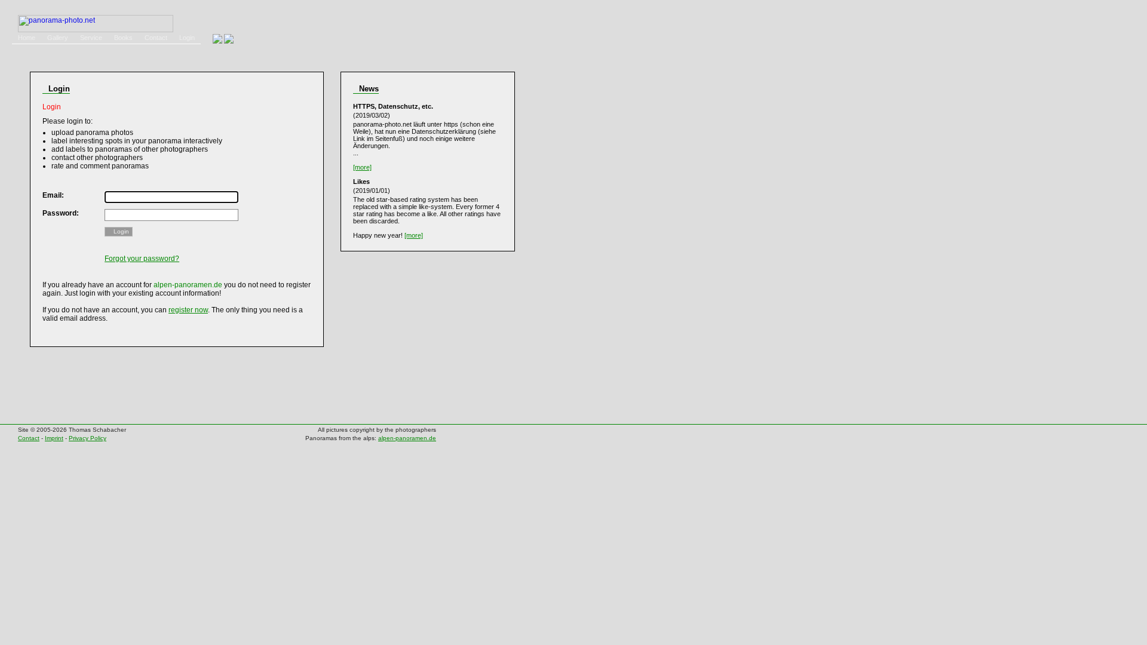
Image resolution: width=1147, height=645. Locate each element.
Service (91, 37)
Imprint (54, 438)
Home (26, 37)
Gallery (57, 37)
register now (188, 310)
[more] (362, 167)
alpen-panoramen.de (407, 438)
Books (123, 37)
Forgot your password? (142, 258)
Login (187, 37)
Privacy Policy (87, 438)
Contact (156, 37)
